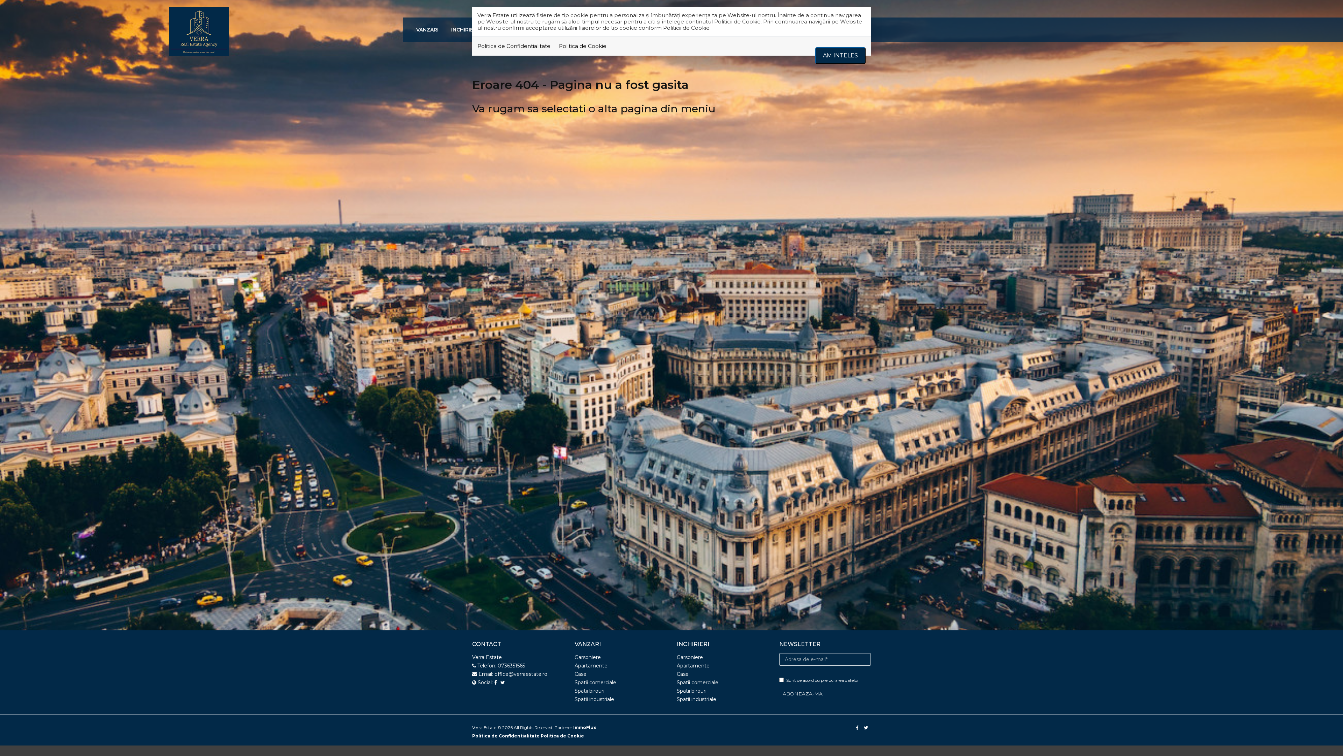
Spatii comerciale (595, 682)
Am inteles (840, 55)
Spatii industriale (594, 699)
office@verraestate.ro (521, 674)
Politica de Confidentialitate (513, 46)
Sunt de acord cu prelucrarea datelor (822, 680)
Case (581, 674)
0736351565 (511, 666)
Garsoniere (588, 657)
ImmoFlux (584, 727)
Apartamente (591, 666)
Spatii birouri (589, 691)
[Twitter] (866, 727)
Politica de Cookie (582, 46)
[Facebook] (857, 727)
